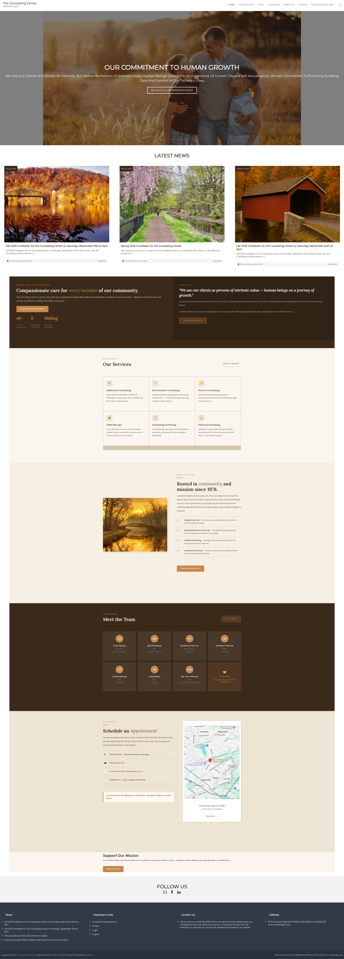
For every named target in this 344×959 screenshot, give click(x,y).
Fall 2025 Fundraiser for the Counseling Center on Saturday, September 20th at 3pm (284, 248)
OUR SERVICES (246, 4)
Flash (59, 955)
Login (95, 930)
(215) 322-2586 (115, 754)
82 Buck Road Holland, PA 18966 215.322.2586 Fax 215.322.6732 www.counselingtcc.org (309, 955)
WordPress (89, 955)
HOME (231, 4)
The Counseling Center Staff (20, 261)
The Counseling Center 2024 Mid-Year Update (25, 936)
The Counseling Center (20, 3)
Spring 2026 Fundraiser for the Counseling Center (151, 246)
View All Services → (232, 363)
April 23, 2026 (126, 169)
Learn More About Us (193, 320)
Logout (95, 934)
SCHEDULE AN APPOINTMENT (172, 88)
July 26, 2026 (11, 169)
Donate (95, 926)
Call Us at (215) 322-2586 (322, 4)
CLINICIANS (274, 4)
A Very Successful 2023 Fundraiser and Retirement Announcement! (36, 940)
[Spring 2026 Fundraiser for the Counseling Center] (172, 204)
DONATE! (302, 4)
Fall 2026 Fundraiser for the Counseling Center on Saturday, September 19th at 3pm (57, 246)
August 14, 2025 (242, 169)
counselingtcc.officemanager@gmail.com (126, 771)
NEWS (261, 4)
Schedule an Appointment (32, 309)
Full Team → (231, 619)
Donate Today (113, 869)
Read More (102, 261)
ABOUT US (289, 4)
